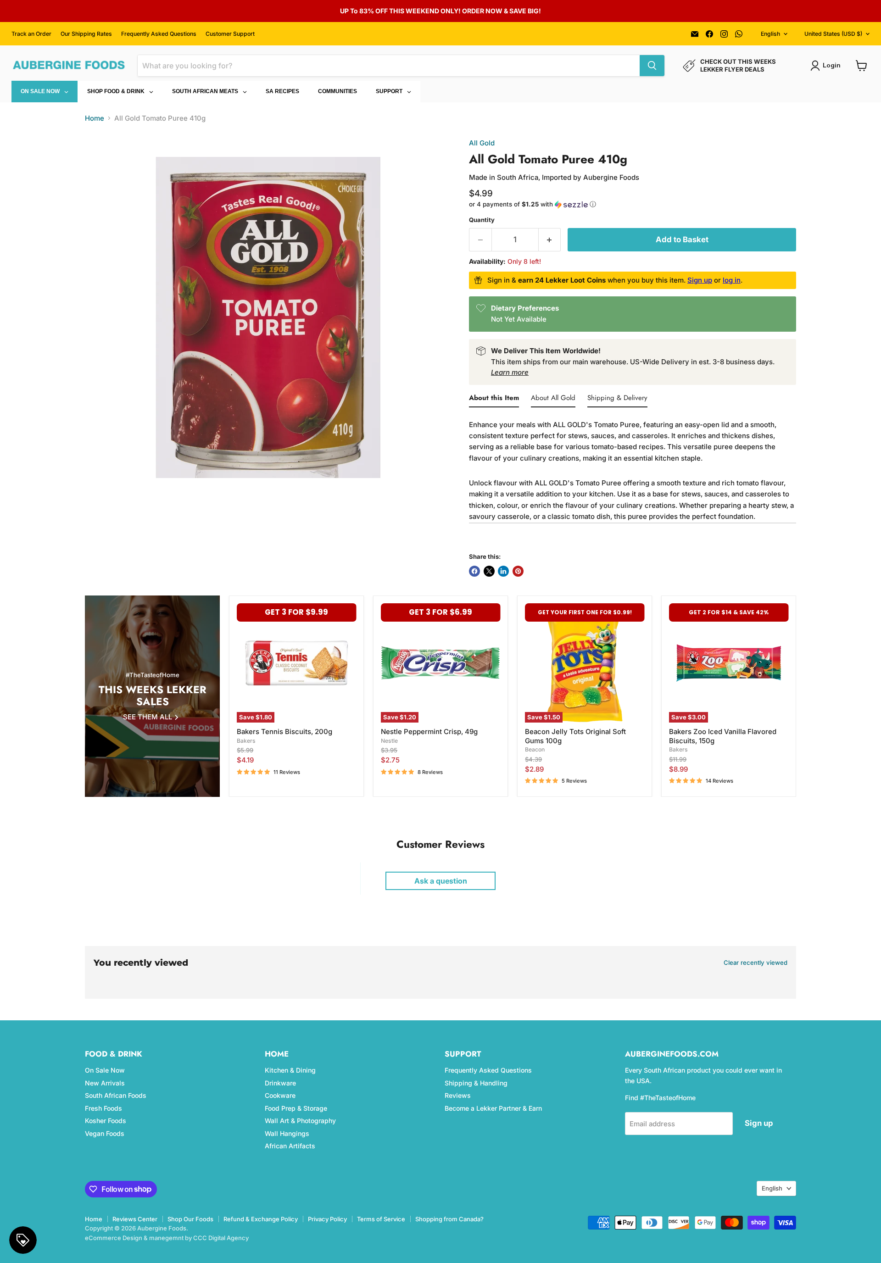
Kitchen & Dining (290, 1070)
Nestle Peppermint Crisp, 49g (429, 731)
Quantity (482, 220)
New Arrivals (105, 1083)
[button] (632, 204)
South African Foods (115, 1095)
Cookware (280, 1095)
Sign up (699, 280)
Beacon (535, 749)
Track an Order (31, 34)
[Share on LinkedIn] (503, 571)
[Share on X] (489, 571)
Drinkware (280, 1083)
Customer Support (230, 34)
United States (833, 33)
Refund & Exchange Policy (260, 1219)
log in (732, 280)
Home (94, 118)
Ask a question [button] (440, 880)
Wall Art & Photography (300, 1120)
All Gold (482, 143)
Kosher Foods (105, 1120)
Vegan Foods (104, 1133)
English (770, 33)
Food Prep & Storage (296, 1108)
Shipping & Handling (476, 1083)
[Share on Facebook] (474, 571)
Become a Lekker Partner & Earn (493, 1108)
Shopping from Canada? (449, 1219)
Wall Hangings (287, 1133)
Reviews (458, 1095)
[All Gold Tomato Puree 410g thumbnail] (102, 526)
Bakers (246, 740)
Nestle (389, 740)
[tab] (494, 399)
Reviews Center (134, 1219)
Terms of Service (381, 1219)
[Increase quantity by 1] (550, 239)
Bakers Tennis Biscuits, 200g (284, 731)
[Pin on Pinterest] (518, 571)
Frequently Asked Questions (158, 34)
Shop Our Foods (190, 1219)
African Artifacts (290, 1146)
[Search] (652, 65)
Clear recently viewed (755, 962)
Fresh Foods (103, 1108)
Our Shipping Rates (86, 34)
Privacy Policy (327, 1219)
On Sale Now (105, 1070)
